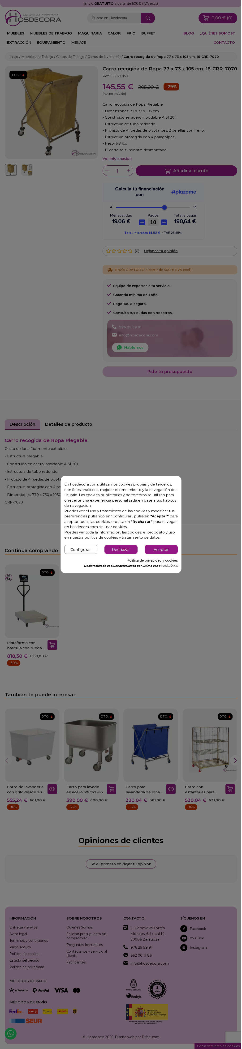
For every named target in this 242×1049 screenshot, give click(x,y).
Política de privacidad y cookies (149, 563)
